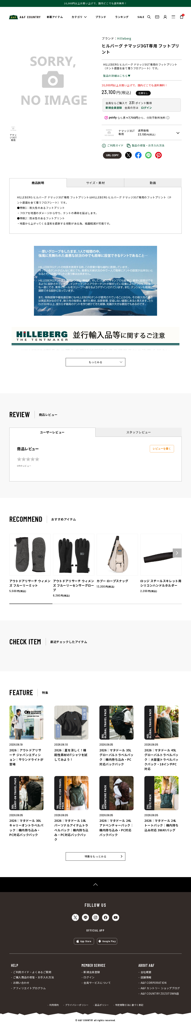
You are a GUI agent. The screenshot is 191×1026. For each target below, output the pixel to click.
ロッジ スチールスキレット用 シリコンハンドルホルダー (160, 583)
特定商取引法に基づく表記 (129, 1005)
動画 (153, 182)
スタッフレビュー (138, 432)
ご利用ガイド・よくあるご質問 (32, 972)
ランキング (122, 17)
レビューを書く (162, 448)
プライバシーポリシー (77, 1005)
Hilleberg (124, 38)
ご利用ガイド (115, 145)
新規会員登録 (114, 107)
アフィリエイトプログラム (29, 988)
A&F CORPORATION (153, 982)
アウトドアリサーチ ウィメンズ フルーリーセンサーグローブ (73, 585)
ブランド (101, 17)
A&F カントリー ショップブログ (160, 988)
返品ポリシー (102, 1005)
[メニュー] (173, 17)
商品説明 (38, 182)
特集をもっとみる (96, 856)
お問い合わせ (21, 982)
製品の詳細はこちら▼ (116, 76)
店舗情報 (146, 977)
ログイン (146, 107)
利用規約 (54, 1005)
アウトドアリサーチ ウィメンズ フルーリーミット (29, 583)
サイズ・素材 (95, 182)
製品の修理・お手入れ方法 (148, 145)
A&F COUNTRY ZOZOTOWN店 (160, 993)
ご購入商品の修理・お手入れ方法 (33, 977)
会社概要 (146, 972)
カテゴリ (77, 17)
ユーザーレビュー (52, 432)
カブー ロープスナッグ (112, 581)
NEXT (177, 552)
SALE (140, 17)
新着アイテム (55, 17)
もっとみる (95, 362)
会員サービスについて (97, 982)
